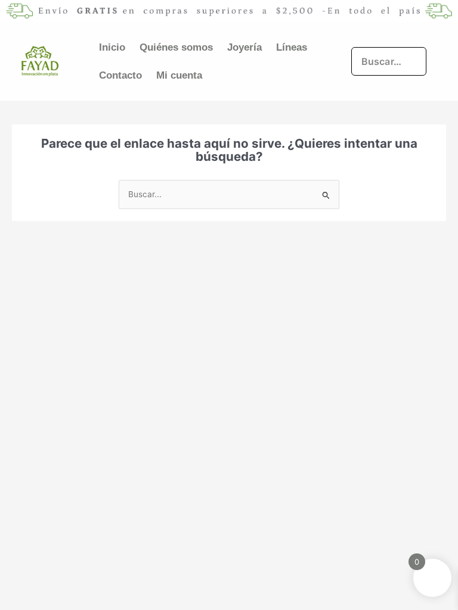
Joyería (244, 47)
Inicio (112, 47)
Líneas (291, 47)
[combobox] (389, 61)
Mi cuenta (179, 75)
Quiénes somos (176, 47)
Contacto (120, 75)
